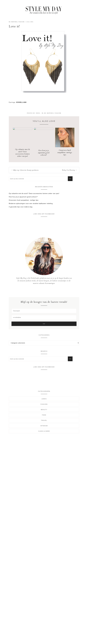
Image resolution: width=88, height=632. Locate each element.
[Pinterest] (45, 291)
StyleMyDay (44, 9)
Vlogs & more (44, 431)
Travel (44, 420)
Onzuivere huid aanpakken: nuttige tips (64, 152)
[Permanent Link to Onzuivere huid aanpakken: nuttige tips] (64, 147)
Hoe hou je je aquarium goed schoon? (43, 152)
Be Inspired (13, 21)
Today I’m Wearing (68, 170)
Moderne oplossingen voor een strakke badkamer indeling (31, 203)
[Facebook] (42, 291)
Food (44, 415)
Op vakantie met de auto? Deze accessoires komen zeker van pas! (22, 152)
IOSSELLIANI (21, 102)
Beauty (44, 409)
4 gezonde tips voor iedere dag (20, 207)
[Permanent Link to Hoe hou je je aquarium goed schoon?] (43, 129)
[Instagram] (44, 291)
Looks (44, 399)
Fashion (21, 21)
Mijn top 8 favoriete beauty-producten (26, 170)
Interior (44, 426)
